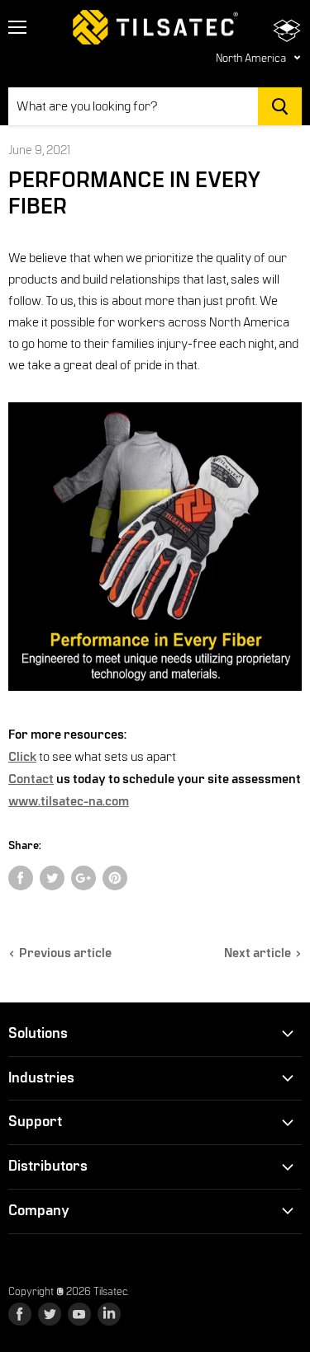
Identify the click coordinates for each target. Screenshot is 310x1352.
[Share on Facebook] (20, 878)
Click (22, 757)
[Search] (280, 106)
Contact (31, 779)
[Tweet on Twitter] (52, 878)
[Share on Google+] (83, 878)
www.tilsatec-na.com (68, 801)
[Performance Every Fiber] (155, 700)
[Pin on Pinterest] (115, 878)
